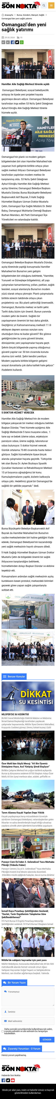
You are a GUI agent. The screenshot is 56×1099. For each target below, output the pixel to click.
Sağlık (41, 15)
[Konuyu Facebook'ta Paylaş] (12, 42)
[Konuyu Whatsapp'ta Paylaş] (21, 42)
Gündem (26, 15)
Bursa (19, 15)
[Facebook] (3, 1080)
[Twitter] (8, 1080)
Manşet (34, 15)
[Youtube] (13, 1080)
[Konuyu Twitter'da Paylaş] (17, 42)
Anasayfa (9, 15)
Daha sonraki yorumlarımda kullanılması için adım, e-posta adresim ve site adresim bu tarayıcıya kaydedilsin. (28, 1031)
